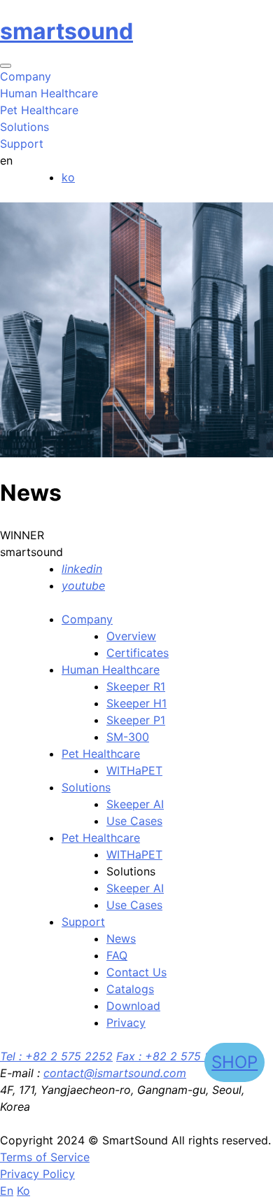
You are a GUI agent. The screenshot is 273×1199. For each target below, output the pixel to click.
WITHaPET (134, 770)
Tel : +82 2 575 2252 (56, 1056)
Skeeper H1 (136, 703)
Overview (131, 636)
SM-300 (127, 737)
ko (68, 177)
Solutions (86, 787)
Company (87, 619)
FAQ (116, 955)
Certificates (137, 653)
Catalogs (130, 989)
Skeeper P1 (135, 720)
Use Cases (134, 821)
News (121, 938)
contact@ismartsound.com (114, 1073)
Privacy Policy (37, 1174)
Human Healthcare (111, 670)
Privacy (126, 1023)
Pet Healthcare (101, 754)
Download (133, 1006)
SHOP (234, 1062)
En (6, 1191)
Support (83, 922)
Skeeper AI (135, 804)
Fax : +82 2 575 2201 (173, 1056)
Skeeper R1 (135, 686)
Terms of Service (45, 1157)
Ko (23, 1191)
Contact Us (136, 972)
